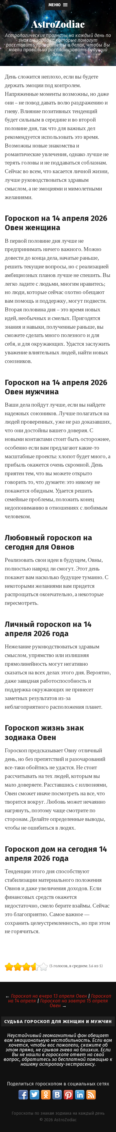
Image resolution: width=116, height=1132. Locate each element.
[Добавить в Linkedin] (79, 1094)
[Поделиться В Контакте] (57, 1094)
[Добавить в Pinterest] (68, 1094)
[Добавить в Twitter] (34, 1094)
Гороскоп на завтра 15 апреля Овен (74, 1003)
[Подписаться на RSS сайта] (91, 1094)
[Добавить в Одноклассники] (46, 1094)
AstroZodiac (58, 24)
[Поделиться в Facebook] (23, 1094)
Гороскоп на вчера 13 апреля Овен (49, 996)
